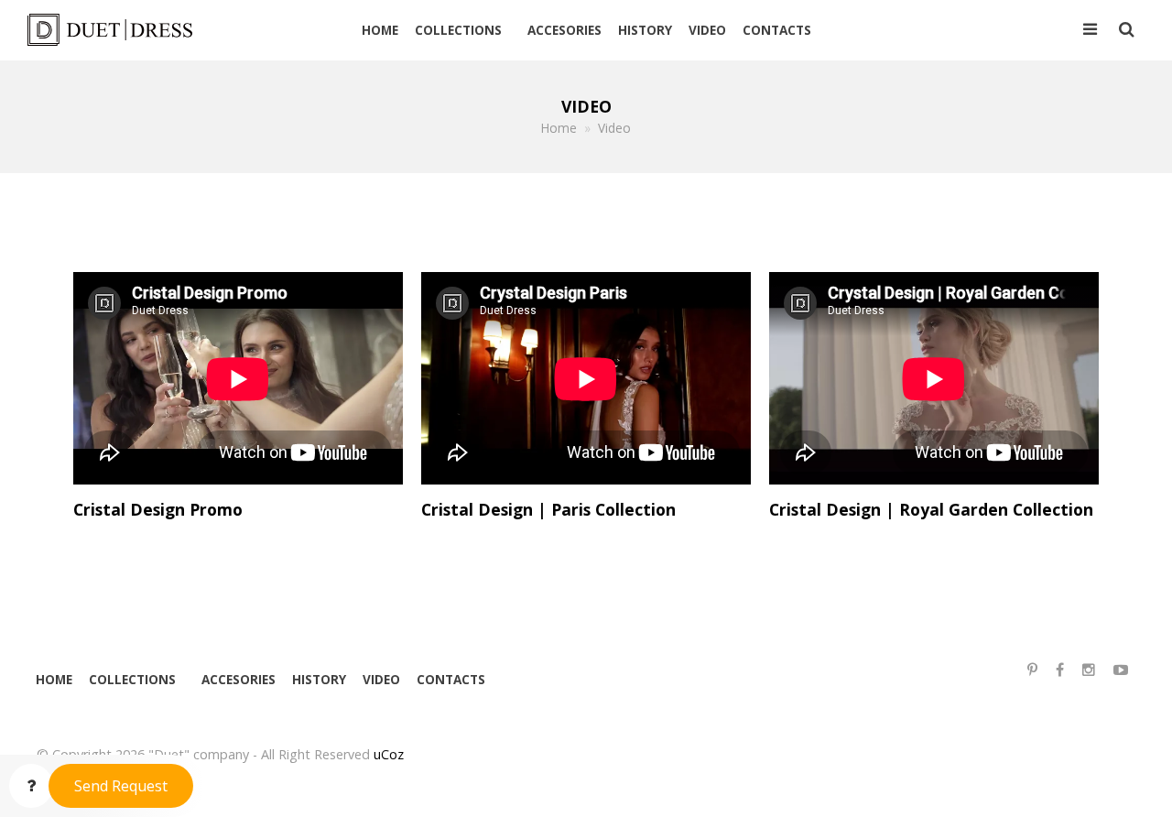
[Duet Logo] (117, 30)
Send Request (121, 786)
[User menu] (1090, 30)
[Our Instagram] (1088, 670)
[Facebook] (1059, 670)
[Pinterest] (1032, 670)
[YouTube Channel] (1120, 670)
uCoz (389, 754)
